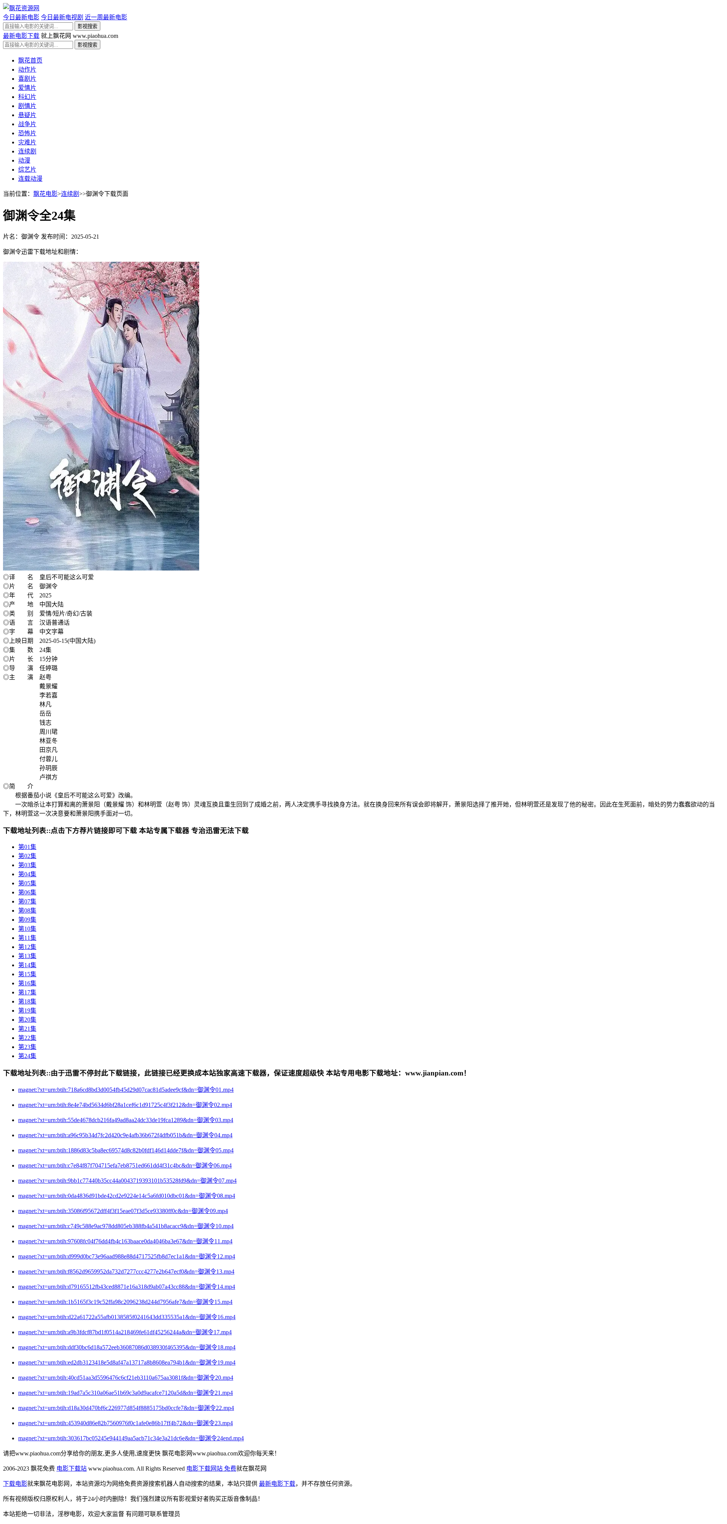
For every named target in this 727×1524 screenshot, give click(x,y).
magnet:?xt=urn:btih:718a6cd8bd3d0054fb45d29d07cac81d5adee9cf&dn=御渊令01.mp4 (126, 1089)
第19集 (27, 1010)
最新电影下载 (21, 36)
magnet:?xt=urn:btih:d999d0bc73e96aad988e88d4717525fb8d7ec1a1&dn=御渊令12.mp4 (126, 1256)
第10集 (27, 928)
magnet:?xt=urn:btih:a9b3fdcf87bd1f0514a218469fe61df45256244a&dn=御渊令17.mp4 (125, 1332)
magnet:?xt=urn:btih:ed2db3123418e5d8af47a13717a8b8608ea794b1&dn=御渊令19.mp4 (127, 1362)
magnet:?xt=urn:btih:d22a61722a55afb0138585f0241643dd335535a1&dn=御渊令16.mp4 (127, 1317)
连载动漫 (30, 178)
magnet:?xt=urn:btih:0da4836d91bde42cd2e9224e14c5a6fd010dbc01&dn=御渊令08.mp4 (126, 1196)
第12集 (27, 947)
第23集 (27, 1047)
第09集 (27, 919)
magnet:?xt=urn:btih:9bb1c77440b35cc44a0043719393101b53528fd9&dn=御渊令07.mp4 (127, 1180)
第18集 (27, 1001)
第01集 (27, 847)
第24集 (27, 1056)
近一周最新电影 (106, 17)
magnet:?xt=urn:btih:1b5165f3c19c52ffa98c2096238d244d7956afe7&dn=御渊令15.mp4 (125, 1302)
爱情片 (27, 87)
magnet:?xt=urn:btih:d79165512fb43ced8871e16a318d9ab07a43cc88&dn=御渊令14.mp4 (126, 1286)
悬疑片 (27, 115)
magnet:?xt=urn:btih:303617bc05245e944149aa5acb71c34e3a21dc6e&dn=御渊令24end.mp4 (131, 1438)
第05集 (27, 883)
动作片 (27, 69)
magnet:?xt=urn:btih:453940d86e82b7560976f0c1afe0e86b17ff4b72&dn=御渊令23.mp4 (125, 1423)
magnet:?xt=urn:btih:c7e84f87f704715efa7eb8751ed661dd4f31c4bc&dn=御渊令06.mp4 (125, 1165)
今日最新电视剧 (62, 17)
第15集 (27, 974)
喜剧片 (27, 78)
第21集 (27, 1028)
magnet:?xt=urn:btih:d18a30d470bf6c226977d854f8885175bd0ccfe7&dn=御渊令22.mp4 (126, 1408)
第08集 (27, 910)
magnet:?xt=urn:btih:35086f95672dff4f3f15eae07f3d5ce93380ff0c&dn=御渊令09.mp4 (123, 1211)
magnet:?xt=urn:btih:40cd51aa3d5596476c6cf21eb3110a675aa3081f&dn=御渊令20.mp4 (125, 1377)
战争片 (27, 124)
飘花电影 (45, 194)
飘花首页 (30, 60)
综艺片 (27, 169)
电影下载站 (71, 1468)
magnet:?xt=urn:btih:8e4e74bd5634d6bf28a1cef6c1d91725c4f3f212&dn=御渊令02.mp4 (125, 1105)
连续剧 (27, 151)
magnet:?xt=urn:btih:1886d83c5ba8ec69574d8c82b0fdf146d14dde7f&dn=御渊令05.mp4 (126, 1150)
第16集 (27, 983)
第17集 (27, 992)
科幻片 (27, 97)
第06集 (27, 892)
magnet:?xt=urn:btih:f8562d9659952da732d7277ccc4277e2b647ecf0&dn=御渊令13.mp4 (126, 1271)
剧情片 (27, 106)
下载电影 (15, 1483)
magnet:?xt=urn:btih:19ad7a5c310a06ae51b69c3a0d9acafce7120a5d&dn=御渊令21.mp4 (125, 1393)
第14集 (27, 965)
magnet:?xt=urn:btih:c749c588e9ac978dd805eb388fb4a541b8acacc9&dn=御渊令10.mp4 (126, 1226)
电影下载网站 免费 (211, 1468)
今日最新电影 (21, 17)
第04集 (27, 874)
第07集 (27, 901)
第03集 (27, 865)
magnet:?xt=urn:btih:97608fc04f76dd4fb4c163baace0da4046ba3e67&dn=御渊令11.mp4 (125, 1241)
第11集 (27, 938)
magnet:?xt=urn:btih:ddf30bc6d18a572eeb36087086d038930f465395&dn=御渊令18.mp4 (127, 1347)
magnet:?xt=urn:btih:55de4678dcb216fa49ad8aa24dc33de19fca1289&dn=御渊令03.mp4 (125, 1120)
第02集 (27, 856)
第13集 (27, 956)
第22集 (27, 1038)
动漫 (24, 160)
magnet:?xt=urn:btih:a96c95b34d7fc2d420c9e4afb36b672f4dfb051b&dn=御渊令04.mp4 (125, 1135)
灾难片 (27, 142)
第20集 (27, 1019)
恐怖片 (27, 133)
